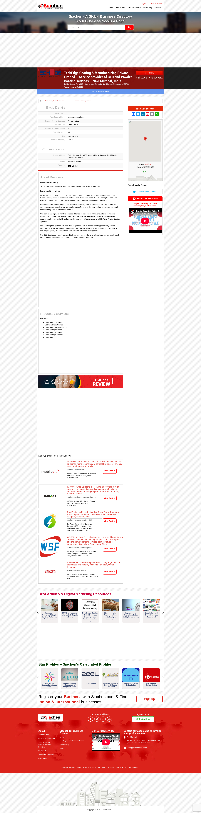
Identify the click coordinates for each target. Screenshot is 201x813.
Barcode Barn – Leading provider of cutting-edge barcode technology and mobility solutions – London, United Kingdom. (93, 564)
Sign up (149, 699)
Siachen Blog (64, 745)
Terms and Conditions (46, 755)
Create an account (156, 3)
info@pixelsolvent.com (137, 748)
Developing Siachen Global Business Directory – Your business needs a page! (90, 617)
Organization (60, 113)
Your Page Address (57, 117)
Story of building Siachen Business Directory (44, 744)
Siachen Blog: (147, 8)
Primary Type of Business (55, 121)
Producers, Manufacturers (54, 101)
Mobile (62, 161)
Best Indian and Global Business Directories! (151, 615)
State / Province (59, 132)
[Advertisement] (100, 50)
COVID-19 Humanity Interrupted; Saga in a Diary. (70, 615)
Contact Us (157, 8)
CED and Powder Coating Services (79, 101)
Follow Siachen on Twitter (147, 192)
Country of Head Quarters (55, 128)
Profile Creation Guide (134, 8)
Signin (144, 3)
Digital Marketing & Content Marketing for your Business (145, 205)
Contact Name (59, 125)
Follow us (61, 165)
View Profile (109, 471)
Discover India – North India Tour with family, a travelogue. (110, 616)
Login (62, 737)
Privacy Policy (43, 758)
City (63, 136)
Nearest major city (58, 140)
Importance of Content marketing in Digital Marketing (131, 615)
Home (111, 8)
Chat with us (144, 719)
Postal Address (59, 155)
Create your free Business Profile (72, 741)
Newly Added (133, 767)
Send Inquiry (149, 73)
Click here (148, 164)
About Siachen (120, 8)
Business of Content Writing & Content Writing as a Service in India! (49, 616)
